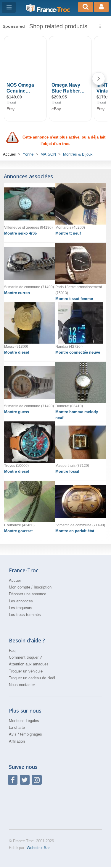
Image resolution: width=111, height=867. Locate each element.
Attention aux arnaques (29, 664)
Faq (12, 650)
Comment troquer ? (25, 657)
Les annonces (21, 601)
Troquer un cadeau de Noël (32, 678)
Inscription (43, 587)
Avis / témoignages (25, 734)
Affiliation (17, 741)
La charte (17, 727)
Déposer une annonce (27, 594)
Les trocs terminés (25, 614)
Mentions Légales (24, 720)
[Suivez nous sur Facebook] (12, 779)
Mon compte (19, 587)
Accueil (15, 580)
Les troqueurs (20, 608)
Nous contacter (22, 685)
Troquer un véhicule (26, 671)
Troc (53, 10)
